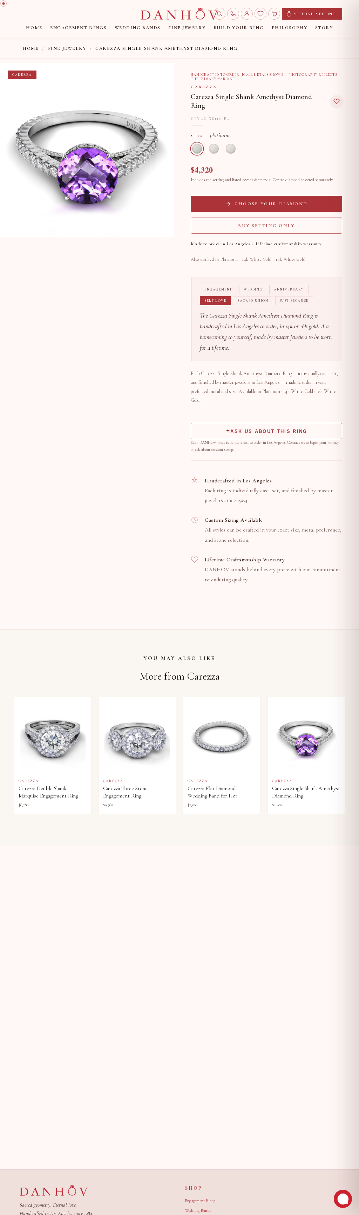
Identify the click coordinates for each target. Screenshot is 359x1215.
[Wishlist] (260, 14)
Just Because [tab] (294, 301)
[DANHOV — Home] (179, 14)
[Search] (219, 14)
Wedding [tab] (253, 289)
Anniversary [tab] (289, 289)
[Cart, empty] (274, 14)
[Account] (247, 14)
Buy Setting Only (266, 225)
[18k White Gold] (230, 148)
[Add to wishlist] (336, 101)
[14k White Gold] (214, 148)
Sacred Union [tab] (252, 301)
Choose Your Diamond (271, 204)
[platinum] (197, 148)
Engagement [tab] (218, 289)
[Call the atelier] (233, 14)
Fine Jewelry (67, 48)
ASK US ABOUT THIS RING (268, 431)
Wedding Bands (198, 1210)
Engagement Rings (200, 1200)
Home (30, 48)
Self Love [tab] (215, 301)
